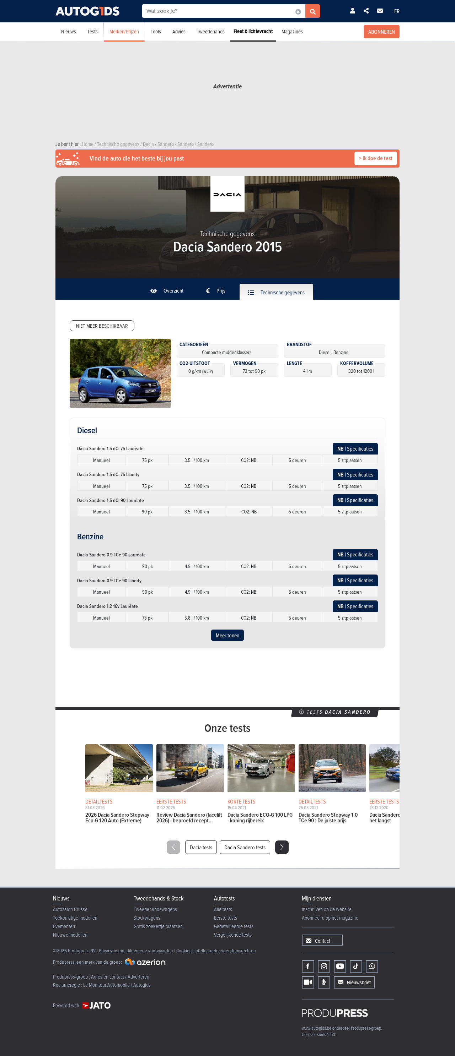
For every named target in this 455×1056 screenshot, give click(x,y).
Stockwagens (147, 917)
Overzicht (172, 290)
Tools (156, 31)
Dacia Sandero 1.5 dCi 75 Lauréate (110, 448)
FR (397, 11)
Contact (322, 941)
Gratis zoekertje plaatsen (158, 926)
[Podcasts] (324, 982)
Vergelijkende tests (233, 934)
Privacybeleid (111, 950)
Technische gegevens (282, 292)
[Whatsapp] (372, 966)
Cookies (183, 950)
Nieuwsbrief (359, 982)
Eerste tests (225, 917)
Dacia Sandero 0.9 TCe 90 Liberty (109, 580)
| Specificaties (355, 449)
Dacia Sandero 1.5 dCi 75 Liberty (108, 474)
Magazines (292, 31)
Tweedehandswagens (155, 909)
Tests (92, 31)
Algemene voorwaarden (150, 950)
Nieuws (68, 31)
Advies (179, 31)
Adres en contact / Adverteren (120, 976)
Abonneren (381, 32)
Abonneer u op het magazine (330, 917)
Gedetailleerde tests (233, 926)
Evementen (64, 926)
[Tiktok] (356, 966)
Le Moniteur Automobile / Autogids (117, 985)
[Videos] (308, 982)
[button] (282, 847)
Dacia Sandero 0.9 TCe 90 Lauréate (111, 554)
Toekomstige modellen (75, 917)
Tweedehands (211, 31)
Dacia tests (201, 847)
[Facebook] (308, 966)
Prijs (220, 290)
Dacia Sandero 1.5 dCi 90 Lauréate (110, 500)
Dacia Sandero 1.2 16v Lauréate (107, 606)
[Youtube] (340, 966)
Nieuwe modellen (70, 934)
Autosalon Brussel (71, 909)
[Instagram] (324, 966)
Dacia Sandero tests (245, 847)
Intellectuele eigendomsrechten (225, 950)
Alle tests (223, 909)
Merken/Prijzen (124, 31)
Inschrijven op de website (327, 909)
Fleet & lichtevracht (253, 31)
